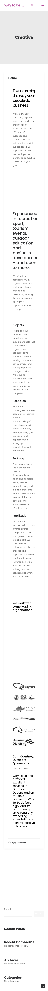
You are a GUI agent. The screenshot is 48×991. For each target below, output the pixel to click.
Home (12, 78)
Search (8, 909)
